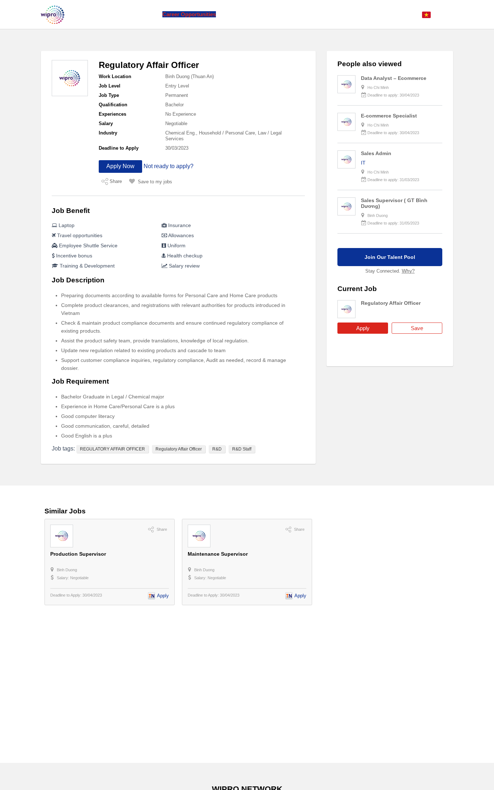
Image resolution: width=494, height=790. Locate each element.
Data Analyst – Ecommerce (393, 78)
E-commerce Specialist (389, 116)
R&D (217, 449)
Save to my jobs (155, 181)
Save (417, 328)
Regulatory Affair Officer (179, 449)
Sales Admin (376, 153)
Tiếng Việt (443, 14)
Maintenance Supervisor (218, 554)
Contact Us (306, 14)
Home (92, 14)
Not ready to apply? (168, 166)
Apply (363, 328)
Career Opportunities (189, 14)
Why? (408, 271)
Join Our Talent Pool (390, 257)
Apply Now (120, 166)
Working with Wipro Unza (254, 14)
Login (409, 14)
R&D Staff (241, 449)
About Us (118, 14)
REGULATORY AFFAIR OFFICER (112, 449)
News (149, 14)
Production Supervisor (78, 554)
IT (363, 163)
